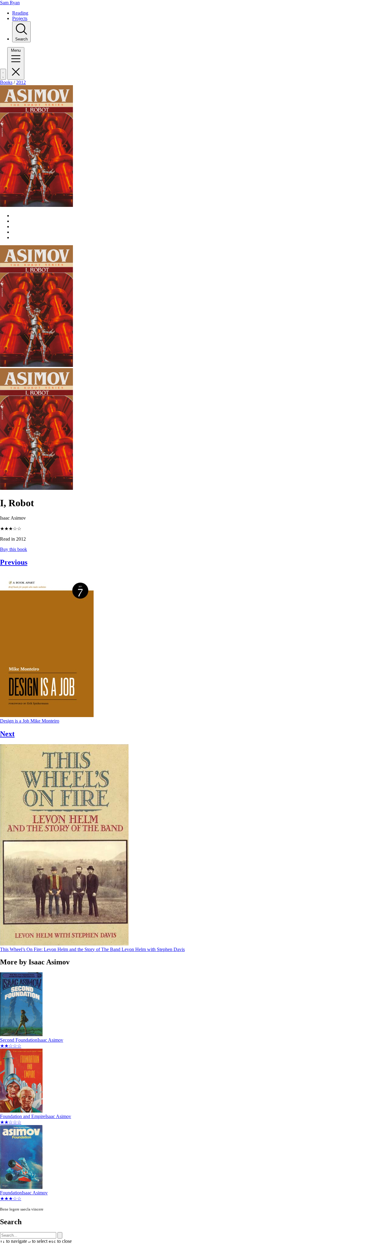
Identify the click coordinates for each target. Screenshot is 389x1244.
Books (6, 82)
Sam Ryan (10, 2)
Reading (20, 13)
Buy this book (13, 549)
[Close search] (59, 1235)
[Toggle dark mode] (3, 74)
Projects (19, 18)
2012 (21, 82)
